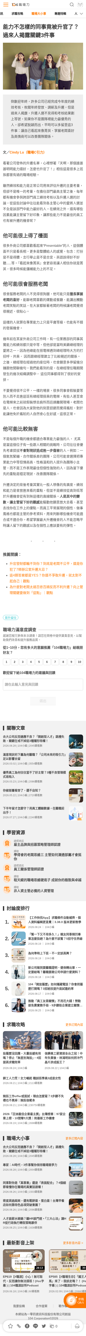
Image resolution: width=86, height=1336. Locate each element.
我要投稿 (19, 1306)
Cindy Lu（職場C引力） (28, 152)
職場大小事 (39, 13)
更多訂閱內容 (74, 1024)
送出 (43, 701)
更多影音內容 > (73, 1242)
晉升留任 (10, 617)
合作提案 (41, 1306)
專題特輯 (60, 13)
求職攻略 (17, 13)
